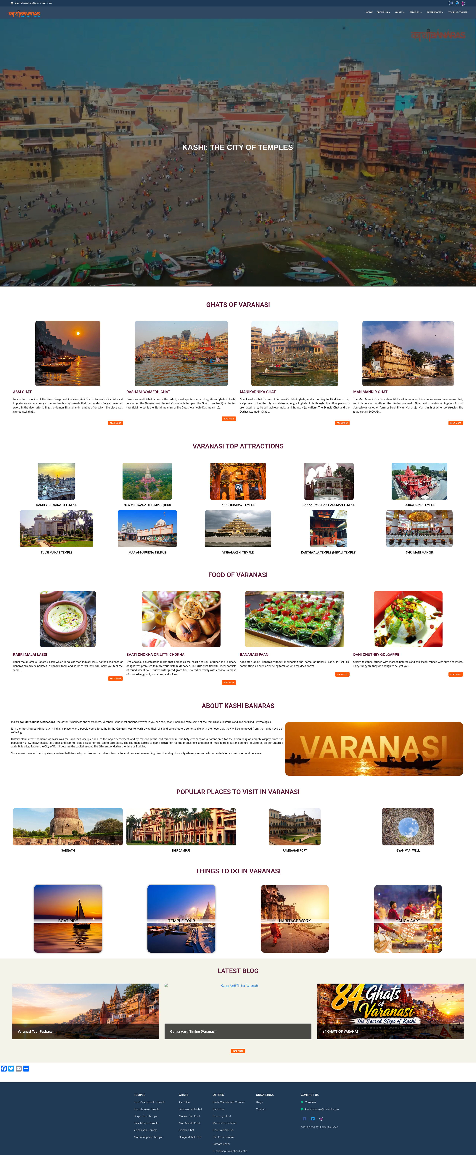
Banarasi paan (254, 654)
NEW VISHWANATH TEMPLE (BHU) (147, 505)
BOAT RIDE (68, 920)
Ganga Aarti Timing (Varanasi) (193, 1032)
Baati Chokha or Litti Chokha (155, 654)
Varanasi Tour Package (35, 1032)
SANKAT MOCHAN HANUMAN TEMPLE (329, 505)
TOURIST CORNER (457, 12)
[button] (384, 12)
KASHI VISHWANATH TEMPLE (56, 505)
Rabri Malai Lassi (30, 654)
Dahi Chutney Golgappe (376, 654)
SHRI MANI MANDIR (419, 552)
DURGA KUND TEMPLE (419, 505)
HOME (369, 12)
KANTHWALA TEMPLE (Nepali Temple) (328, 552)
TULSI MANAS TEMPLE (56, 552)
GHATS (398, 12)
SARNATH (68, 850)
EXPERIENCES (434, 12)
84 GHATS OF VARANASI (341, 1032)
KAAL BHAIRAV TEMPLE (238, 505)
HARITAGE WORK (295, 920)
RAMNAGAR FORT (294, 850)
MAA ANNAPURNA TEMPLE (147, 552)
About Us (382, 12)
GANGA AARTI (408, 920)
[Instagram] (321, 1118)
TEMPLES (414, 12)
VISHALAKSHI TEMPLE (238, 552)
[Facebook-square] (304, 1118)
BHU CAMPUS (181, 850)
